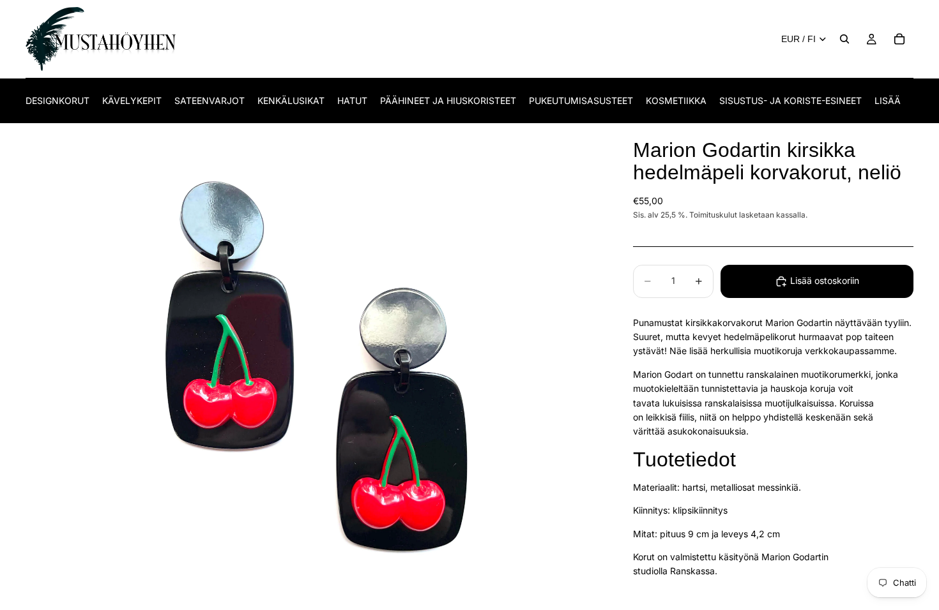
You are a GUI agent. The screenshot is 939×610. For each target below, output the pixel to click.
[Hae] (844, 39)
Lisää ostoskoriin (824, 280)
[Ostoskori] (899, 39)
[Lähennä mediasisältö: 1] (314, 367)
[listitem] (887, 100)
